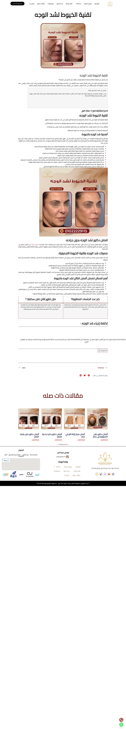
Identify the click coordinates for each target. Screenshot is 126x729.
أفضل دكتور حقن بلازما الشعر (29, 435)
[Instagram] (105, 474)
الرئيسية (97, 3)
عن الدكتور (60, 3)
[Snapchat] (97, 474)
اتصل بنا (32, 3)
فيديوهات (51, 3)
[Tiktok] (101, 474)
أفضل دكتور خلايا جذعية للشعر (52, 435)
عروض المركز (88, 3)
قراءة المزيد (104, 439)
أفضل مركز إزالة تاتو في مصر (75, 435)
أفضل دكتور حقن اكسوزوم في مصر (100, 435)
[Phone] (121, 720)
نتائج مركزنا (69, 3)
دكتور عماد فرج (34, 244)
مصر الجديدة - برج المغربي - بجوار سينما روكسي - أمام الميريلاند (21, 455)
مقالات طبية (41, 3)
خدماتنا (79, 3)
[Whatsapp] (121, 725)
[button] (78, 3)
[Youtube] (109, 474)
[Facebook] (113, 474)
